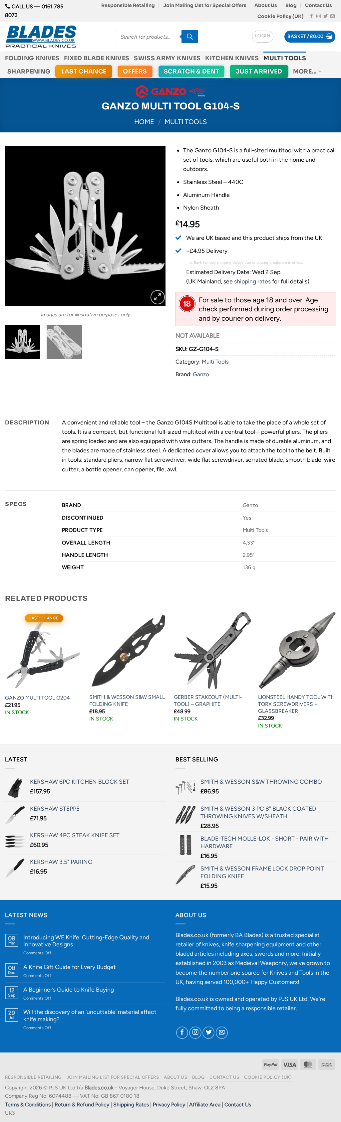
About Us (265, 5)
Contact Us (318, 5)
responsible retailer (271, 1008)
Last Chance (84, 71)
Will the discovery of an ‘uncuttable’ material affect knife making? (90, 1015)
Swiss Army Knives (167, 58)
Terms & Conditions (28, 1104)
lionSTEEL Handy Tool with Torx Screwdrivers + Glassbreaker (296, 704)
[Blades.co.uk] (55, 37)
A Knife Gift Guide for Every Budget (69, 966)
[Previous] (17, 226)
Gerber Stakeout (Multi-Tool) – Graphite (208, 700)
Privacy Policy (169, 1104)
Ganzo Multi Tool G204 (37, 698)
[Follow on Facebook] (311, 16)
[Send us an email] (332, 16)
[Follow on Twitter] (325, 16)
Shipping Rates (131, 1104)
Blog (291, 5)
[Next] (154, 226)
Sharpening (29, 71)
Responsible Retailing (128, 5)
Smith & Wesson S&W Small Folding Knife (127, 700)
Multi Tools (284, 58)
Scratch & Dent (191, 71)
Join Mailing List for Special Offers (204, 5)
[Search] (189, 36)
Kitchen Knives (232, 58)
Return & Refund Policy (82, 1104)
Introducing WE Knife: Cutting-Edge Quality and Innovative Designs (86, 941)
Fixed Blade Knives (96, 58)
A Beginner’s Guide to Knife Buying (68, 989)
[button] (262, 36)
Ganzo (201, 374)
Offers (135, 71)
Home (144, 122)
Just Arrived (259, 71)
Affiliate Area (204, 1104)
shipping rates (252, 281)
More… (305, 71)
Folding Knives (32, 58)
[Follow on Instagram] (318, 16)
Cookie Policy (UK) (280, 16)
